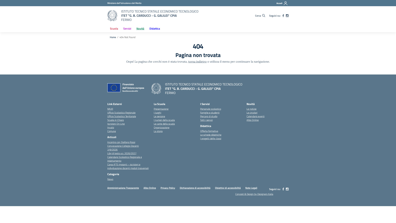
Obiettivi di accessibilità (228, 188)
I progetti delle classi (210, 138)
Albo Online (253, 120)
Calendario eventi (256, 116)
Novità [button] (140, 28)
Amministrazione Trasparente (123, 188)
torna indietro (197, 61)
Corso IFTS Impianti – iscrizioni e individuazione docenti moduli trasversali (128, 166)
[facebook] (283, 15)
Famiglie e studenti (210, 112)
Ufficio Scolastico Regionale (121, 112)
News (110, 179)
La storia (158, 131)
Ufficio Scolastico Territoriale (121, 116)
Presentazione (161, 109)
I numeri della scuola (164, 120)
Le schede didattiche (210, 135)
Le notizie (251, 109)
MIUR (110, 109)
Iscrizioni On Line (116, 124)
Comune (111, 131)
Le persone (159, 116)
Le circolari (252, 112)
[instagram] (287, 15)
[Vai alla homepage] (112, 15)
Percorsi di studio (208, 116)
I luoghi (157, 112)
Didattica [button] (154, 28)
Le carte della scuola (164, 124)
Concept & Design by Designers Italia (254, 194)
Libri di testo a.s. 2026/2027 (121, 153)
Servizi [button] (127, 28)
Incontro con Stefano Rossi (121, 142)
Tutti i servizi (206, 120)
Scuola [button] (114, 28)
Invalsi (110, 127)
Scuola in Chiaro (115, 120)
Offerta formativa (209, 131)
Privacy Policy (168, 188)
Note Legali (251, 188)
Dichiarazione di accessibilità (195, 188)
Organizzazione (161, 127)
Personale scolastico (210, 109)
